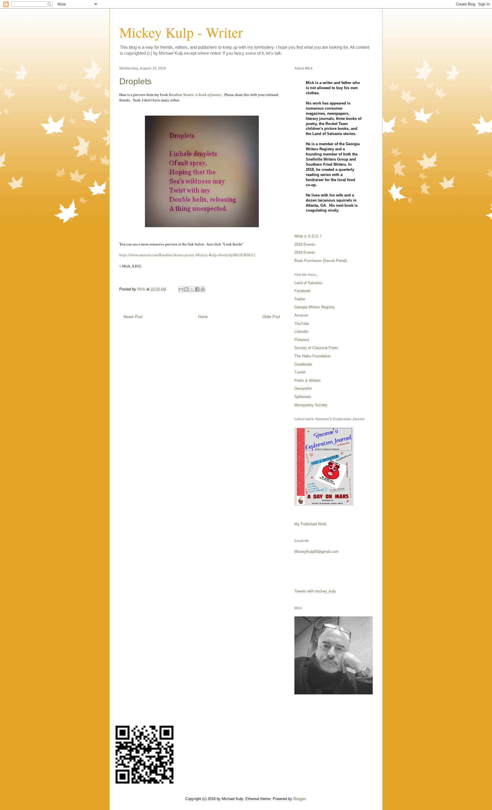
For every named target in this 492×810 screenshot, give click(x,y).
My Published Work (310, 524)
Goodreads (303, 364)
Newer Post (133, 317)
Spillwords (302, 397)
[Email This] (181, 289)
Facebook (302, 291)
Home (203, 317)
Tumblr (300, 372)
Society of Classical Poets (316, 348)
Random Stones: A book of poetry (195, 94)
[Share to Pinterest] (203, 289)
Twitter (299, 299)
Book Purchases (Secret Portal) (320, 261)
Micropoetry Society (310, 405)
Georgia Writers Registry (314, 307)
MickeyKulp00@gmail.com (316, 551)
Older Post (271, 317)
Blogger (299, 799)
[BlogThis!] (186, 289)
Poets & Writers (307, 380)
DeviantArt (303, 388)
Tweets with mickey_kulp (315, 591)
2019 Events (304, 244)
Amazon (301, 315)
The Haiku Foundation (312, 356)
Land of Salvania (308, 283)
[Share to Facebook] (197, 289)
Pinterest (301, 340)
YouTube (301, 323)
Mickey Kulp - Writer (181, 32)
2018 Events (304, 252)
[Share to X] (192, 289)
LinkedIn (301, 331)
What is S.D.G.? (307, 236)
